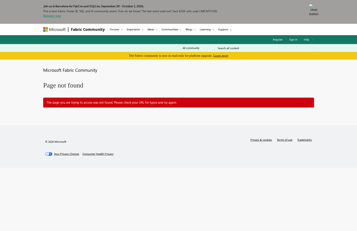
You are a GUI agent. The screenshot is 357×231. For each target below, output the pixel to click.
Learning (205, 29)
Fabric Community (88, 29)
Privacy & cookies (261, 140)
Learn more (220, 55)
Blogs (189, 29)
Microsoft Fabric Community (70, 70)
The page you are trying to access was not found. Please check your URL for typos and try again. (112, 102)
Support (223, 29)
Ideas (151, 29)
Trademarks (304, 140)
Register (278, 39)
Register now (52, 16)
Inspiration (133, 29)
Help (306, 39)
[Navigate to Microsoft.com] (54, 29)
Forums (114, 29)
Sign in (293, 39)
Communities (170, 29)
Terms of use (284, 140)
